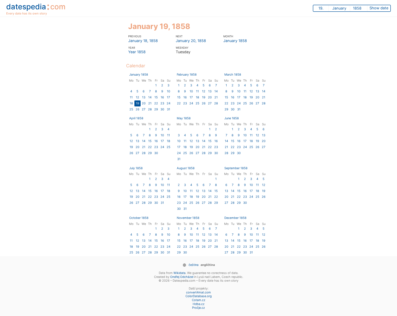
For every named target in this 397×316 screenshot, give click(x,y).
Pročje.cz (198, 307)
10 (168, 91)
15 (156, 97)
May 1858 (184, 118)
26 (137, 109)
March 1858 (232, 74)
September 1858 (236, 168)
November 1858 (188, 218)
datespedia (36, 8)
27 (143, 109)
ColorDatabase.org (198, 296)
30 (162, 109)
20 (144, 103)
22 (156, 103)
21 (150, 103)
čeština (193, 265)
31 (168, 109)
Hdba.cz (198, 304)
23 (162, 103)
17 (168, 97)
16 (162, 97)
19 (137, 103)
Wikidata (179, 273)
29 (156, 109)
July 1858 (136, 168)
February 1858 (187, 74)
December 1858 (235, 218)
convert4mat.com (198, 292)
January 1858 (235, 41)
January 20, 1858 (191, 41)
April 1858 (136, 118)
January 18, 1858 (143, 41)
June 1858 (231, 118)
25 (131, 109)
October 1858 (138, 218)
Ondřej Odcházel (181, 277)
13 (143, 97)
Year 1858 (137, 52)
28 (150, 109)
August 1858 (186, 168)
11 (131, 97)
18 (131, 103)
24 (168, 103)
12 (137, 97)
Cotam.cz (198, 300)
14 (150, 97)
